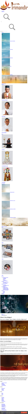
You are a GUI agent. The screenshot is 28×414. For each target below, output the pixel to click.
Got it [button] (24, 412)
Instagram (3, 400)
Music (4, 292)
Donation (3, 390)
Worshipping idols (5, 287)
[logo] (14, 9)
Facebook (3, 397)
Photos (4, 291)
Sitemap (3, 389)
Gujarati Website (4, 405)
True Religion (3, 183)
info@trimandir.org (4, 410)
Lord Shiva (4, 284)
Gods (3, 279)
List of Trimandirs (5, 280)
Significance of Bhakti (5, 288)
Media (2, 290)
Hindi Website (3, 404)
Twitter (2, 398)
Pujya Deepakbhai (5, 283)
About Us (3, 293)
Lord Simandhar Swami (6, 285)
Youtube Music (3, 401)
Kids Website (3, 408)
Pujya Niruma (4, 282)
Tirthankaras (4, 278)
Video (2, 393)
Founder (3, 84)
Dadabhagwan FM (4, 409)
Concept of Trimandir (5, 277)
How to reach (3, 388)
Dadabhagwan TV (4, 406)
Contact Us (3, 11)
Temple (2, 32)
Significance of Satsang (6, 289)
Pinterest (3, 399)
